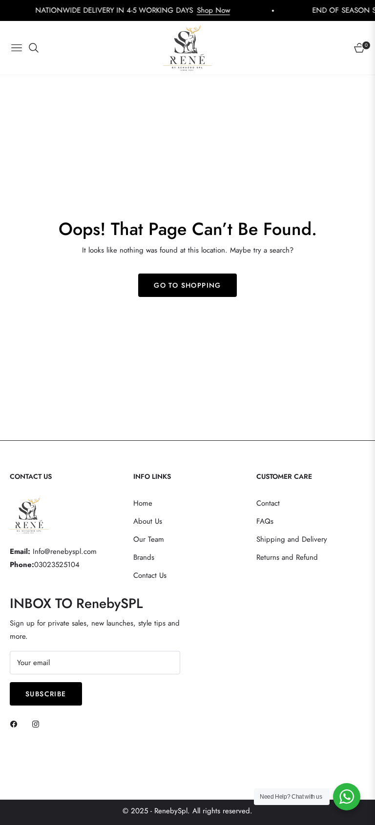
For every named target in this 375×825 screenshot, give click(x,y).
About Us (147, 521)
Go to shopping (187, 285)
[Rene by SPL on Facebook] (16, 723)
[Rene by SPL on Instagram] (38, 723)
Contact (268, 503)
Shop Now (197, 10)
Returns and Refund (287, 557)
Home (142, 503)
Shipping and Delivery (291, 539)
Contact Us (150, 575)
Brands (143, 557)
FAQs (264, 521)
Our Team (148, 539)
